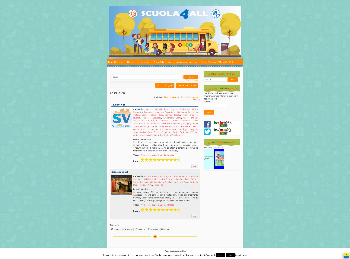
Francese (146, 117)
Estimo (168, 115)
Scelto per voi (144, 62)
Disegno (167, 176)
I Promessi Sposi (146, 155)
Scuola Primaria (165, 126)
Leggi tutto (241, 255)
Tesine (176, 132)
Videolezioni (176, 135)
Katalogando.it (119, 171)
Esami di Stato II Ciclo (152, 115)
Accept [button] (221, 255)
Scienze (153, 126)
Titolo (166, 97)
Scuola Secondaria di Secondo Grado (159, 129)
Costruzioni (185, 109)
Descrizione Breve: (142, 139)
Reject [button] (230, 255)
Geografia (157, 117)
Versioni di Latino (149, 135)
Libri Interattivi (158, 179)
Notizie (130, 62)
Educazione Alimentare (175, 112)
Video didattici (164, 135)
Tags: (136, 155)
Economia (137, 112)
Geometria (182, 176)
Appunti (148, 109)
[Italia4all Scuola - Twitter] (222, 134)
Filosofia (176, 115)
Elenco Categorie (208, 62)
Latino (154, 120)
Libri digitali (146, 179)
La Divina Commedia (164, 155)
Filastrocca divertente (213, 147)
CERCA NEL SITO (225, 62)
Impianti (194, 117)
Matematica (176, 123)
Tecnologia (158, 185)
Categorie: (138, 109)
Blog (170, 62)
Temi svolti (167, 132)
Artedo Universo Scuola (187, 62)
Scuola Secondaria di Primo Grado (148, 182)
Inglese (136, 120)
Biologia (158, 109)
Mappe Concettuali (161, 123)
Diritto (195, 109)
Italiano (145, 120)
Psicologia (144, 126)
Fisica (184, 115)
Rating (175, 97)
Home (110, 62)
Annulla (196, 99)
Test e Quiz (185, 132)
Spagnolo (193, 129)
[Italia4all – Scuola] (175, 56)
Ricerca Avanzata (192, 80)
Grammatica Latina (172, 117)
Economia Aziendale (153, 112)
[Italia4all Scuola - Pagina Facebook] (222, 127)
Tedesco (157, 132)
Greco (186, 117)
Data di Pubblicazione (189, 97)
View (194, 166)
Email (207, 101)
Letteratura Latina (189, 120)
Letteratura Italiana (168, 120)
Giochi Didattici (160, 62)
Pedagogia (187, 123)
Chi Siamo (118, 62)
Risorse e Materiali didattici (178, 179)
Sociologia (183, 129)
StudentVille (118, 104)
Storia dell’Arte (146, 132)
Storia (135, 132)
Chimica (174, 109)
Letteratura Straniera (142, 123)
